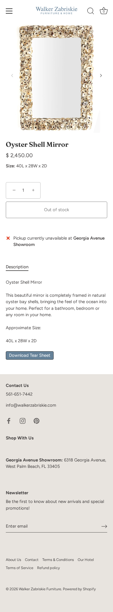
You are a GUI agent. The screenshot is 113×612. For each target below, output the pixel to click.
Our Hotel (86, 559)
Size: (10, 166)
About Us (13, 559)
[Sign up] (104, 526)
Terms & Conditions (58, 559)
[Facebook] (9, 420)
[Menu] (9, 11)
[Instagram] (22, 420)
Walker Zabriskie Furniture (40, 589)
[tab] (20, 267)
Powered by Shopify (79, 589)
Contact (32, 559)
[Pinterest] (36, 420)
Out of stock (56, 209)
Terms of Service (19, 568)
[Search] (90, 12)
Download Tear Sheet (29, 355)
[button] (12, 75)
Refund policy (48, 568)
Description (17, 266)
